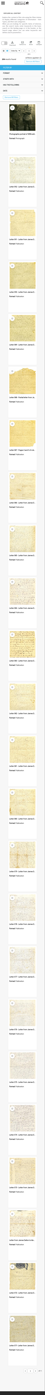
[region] (22, 83)
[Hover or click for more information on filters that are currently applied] (40, 58)
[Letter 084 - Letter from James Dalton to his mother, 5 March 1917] (22, 591)
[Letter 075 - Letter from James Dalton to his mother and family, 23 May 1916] (22, 1065)
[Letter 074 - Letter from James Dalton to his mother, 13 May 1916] (22, 1118)
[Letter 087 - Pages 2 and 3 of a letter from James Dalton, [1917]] (22, 433)
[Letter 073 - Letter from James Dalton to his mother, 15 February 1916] (22, 1171)
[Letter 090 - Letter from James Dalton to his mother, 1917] (22, 275)
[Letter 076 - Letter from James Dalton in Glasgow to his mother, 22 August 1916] (22, 1013)
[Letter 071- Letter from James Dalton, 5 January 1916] (22, 1329)
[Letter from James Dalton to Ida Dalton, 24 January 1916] (22, 1223)
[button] (22, 43)
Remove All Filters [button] (33, 62)
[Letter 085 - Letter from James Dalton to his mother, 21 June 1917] (22, 539)
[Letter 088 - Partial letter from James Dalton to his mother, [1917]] (22, 381)
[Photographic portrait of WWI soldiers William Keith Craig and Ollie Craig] (22, 117)
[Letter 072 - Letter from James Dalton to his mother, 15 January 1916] (22, 1276)
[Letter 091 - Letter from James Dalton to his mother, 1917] (22, 223)
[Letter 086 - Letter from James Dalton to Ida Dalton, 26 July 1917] (22, 486)
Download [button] (12, 43)
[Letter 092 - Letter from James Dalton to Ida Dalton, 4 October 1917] (22, 170)
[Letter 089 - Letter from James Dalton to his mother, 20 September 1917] (22, 328)
